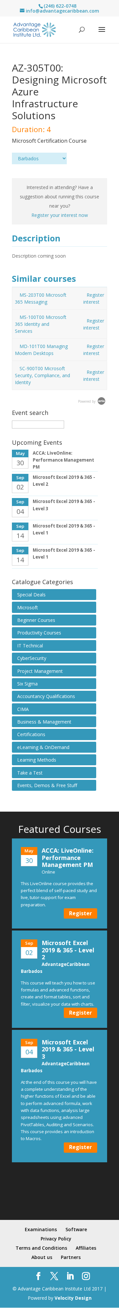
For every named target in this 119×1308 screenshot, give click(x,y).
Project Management (40, 671)
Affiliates (86, 1248)
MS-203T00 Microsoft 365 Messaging (40, 298)
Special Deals (31, 594)
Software (76, 1229)
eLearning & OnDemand (43, 747)
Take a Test (30, 773)
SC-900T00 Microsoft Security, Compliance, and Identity (42, 375)
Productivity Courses (39, 632)
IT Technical (30, 645)
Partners (71, 1257)
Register (80, 913)
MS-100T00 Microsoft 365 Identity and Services (40, 324)
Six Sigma (27, 683)
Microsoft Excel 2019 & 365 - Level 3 (68, 1049)
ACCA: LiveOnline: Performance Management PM (63, 460)
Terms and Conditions (41, 1248)
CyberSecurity (31, 658)
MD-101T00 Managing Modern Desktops (41, 349)
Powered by (87, 401)
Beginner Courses (36, 620)
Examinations (41, 1229)
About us (41, 1257)
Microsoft (27, 607)
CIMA (23, 709)
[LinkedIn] (70, 1276)
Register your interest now (59, 215)
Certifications (31, 734)
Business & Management (44, 722)
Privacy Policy (56, 1238)
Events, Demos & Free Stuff (47, 785)
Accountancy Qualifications (46, 696)
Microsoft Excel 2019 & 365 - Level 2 (68, 950)
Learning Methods (36, 760)
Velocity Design (73, 1298)
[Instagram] (86, 1276)
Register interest (93, 298)
